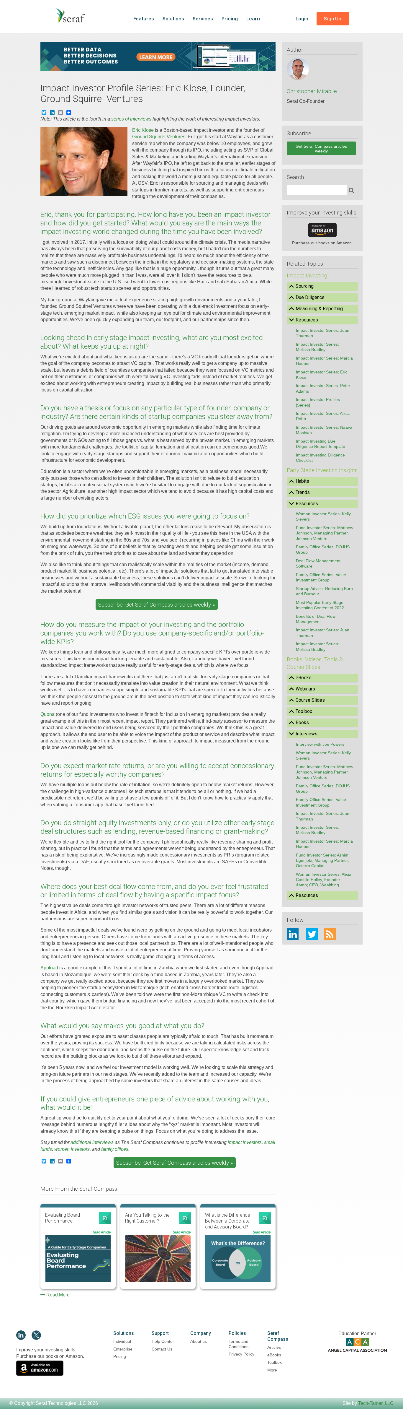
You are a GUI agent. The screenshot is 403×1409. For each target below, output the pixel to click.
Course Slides (310, 700)
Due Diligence (310, 297)
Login (302, 19)
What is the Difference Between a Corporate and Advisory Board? (227, 1221)
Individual (122, 1341)
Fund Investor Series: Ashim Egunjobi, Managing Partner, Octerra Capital (322, 860)
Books (302, 722)
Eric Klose (143, 130)
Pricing (230, 19)
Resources (307, 320)
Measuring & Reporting (319, 308)
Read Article (101, 1232)
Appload (49, 967)
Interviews (306, 734)
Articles (274, 1347)
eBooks (304, 677)
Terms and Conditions (238, 1344)
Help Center (163, 1341)
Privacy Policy (241, 1354)
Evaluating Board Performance (62, 1218)
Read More (58, 1294)
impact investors (245, 1142)
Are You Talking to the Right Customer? (147, 1218)
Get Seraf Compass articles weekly (321, 148)
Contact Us (162, 1349)
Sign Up (332, 19)
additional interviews (92, 1142)
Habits (302, 481)
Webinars (305, 689)
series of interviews (131, 118)
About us (198, 1341)
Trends (303, 492)
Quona (47, 714)
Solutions (173, 19)
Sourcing (305, 286)
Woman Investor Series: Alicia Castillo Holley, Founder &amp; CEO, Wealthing (323, 879)
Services (203, 19)
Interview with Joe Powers (320, 744)
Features (143, 19)
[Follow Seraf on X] (36, 1338)
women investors (72, 1149)
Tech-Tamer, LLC (376, 1403)
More (272, 1370)
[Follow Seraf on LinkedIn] (21, 1338)
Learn (253, 19)
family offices (114, 1149)
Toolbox (304, 711)
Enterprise (122, 1349)
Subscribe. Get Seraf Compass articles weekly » (156, 605)
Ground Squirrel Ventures (158, 136)
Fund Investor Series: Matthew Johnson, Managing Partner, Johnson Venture (324, 533)
